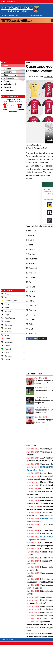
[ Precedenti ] (13, 112)
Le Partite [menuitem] (8, 69)
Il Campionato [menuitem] (9, 90)
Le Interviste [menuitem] (9, 78)
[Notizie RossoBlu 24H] (20, 9)
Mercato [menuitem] (7, 81)
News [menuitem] (6, 66)
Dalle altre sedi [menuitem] (10, 84)
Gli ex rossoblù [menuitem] (10, 75)
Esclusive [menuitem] (8, 72)
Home (4, 62)
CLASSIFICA (6, 290)
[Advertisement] (13, 157)
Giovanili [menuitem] (7, 87)
